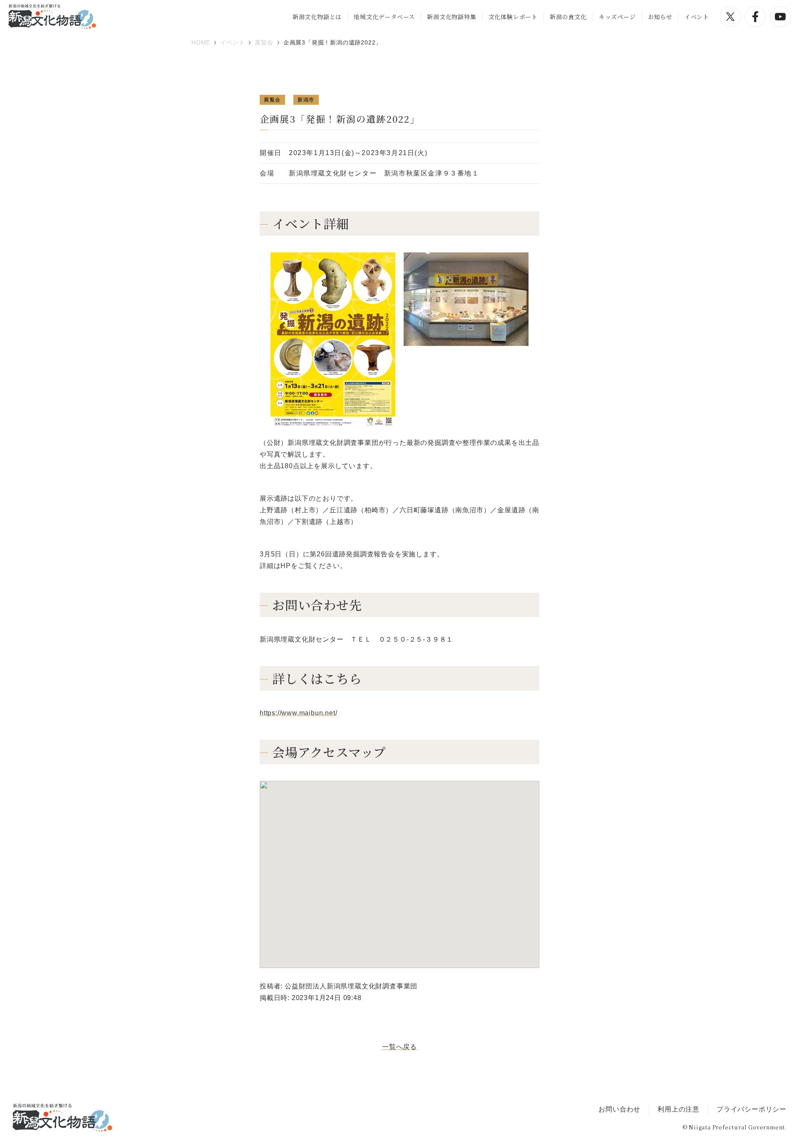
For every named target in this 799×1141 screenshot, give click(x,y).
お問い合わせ (619, 1109)
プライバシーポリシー (752, 1109)
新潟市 (306, 100)
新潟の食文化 (568, 16)
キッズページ (617, 16)
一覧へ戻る (399, 1046)
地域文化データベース (384, 16)
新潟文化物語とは (317, 16)
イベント (697, 16)
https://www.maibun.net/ (298, 712)
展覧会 (272, 100)
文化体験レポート (513, 16)
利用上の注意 (679, 1109)
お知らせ (660, 16)
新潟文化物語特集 (451, 16)
